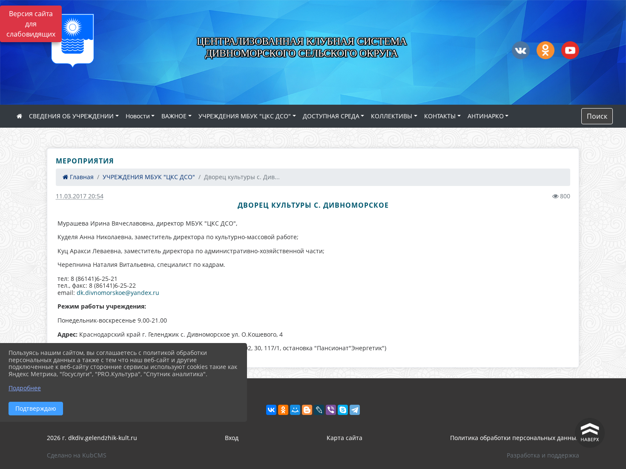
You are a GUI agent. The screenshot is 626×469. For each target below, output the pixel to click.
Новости (138, 116)
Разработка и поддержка (543, 455)
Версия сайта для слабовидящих (30, 24)
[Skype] (343, 410)
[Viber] (331, 410)
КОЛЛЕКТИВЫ (391, 116)
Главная (81, 177)
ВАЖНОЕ (174, 116)
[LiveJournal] (319, 410)
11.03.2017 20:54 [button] (79, 196)
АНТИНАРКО (486, 116)
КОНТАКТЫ (440, 116)
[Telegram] (355, 410)
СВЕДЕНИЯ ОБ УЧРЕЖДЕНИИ (71, 116)
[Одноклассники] (283, 410)
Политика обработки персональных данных (514, 438)
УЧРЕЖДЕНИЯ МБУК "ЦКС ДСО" (244, 116)
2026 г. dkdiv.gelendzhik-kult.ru (92, 438)
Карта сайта (344, 438)
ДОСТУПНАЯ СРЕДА (331, 116)
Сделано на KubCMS (76, 455)
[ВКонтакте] (271, 410)
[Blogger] (307, 410)
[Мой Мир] (295, 410)
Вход (231, 438)
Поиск (597, 116)
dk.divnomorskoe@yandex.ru (118, 293)
